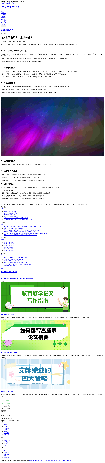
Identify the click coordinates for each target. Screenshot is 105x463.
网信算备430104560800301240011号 (52, 460)
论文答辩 (3, 14)
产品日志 (6, 455)
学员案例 (6, 457)
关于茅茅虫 (7, 440)
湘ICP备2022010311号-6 (35, 460)
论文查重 (3, 17)
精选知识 (6, 452)
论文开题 (3, 16)
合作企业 (6, 443)
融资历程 (6, 445)
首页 (2, 11)
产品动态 (6, 450)
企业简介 (6, 442)
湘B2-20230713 (66, 460)
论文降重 (3, 19)
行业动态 (6, 454)
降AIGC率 (3, 22)
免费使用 (3, 24)
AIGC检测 (3, 21)
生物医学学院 (10, 3)
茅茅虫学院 (4, 3)
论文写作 (3, 13)
